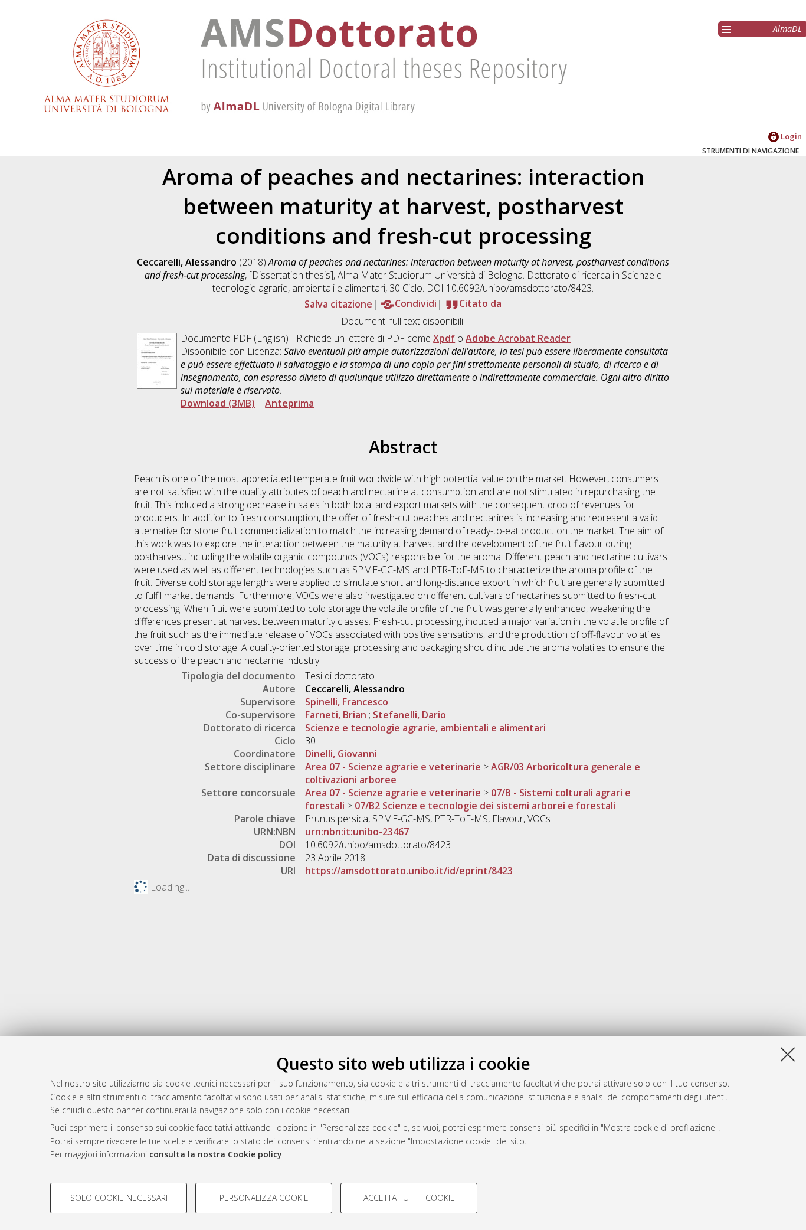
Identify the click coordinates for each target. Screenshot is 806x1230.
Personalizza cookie (264, 1197)
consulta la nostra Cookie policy (215, 1154)
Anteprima (289, 403)
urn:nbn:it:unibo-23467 (357, 831)
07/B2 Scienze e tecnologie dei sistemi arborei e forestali (485, 805)
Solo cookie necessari (119, 1197)
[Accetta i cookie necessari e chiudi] (787, 1054)
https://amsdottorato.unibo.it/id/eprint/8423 (409, 870)
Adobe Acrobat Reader (518, 338)
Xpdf (444, 338)
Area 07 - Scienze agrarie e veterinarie (393, 766)
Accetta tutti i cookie (409, 1197)
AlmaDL (787, 28)
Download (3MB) (218, 403)
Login (790, 136)
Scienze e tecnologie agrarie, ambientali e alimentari (425, 727)
